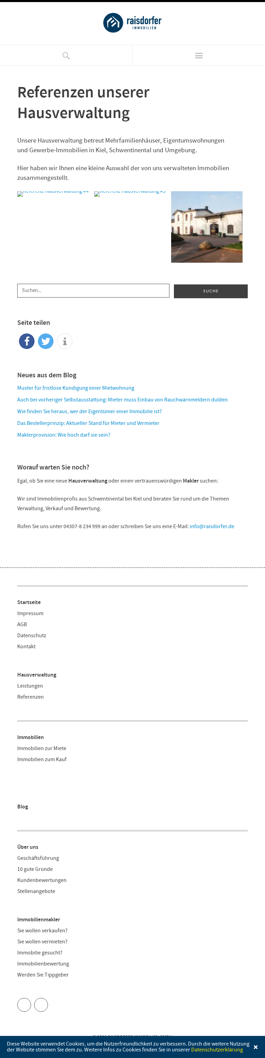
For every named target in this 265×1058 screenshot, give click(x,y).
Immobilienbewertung (43, 964)
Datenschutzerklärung (217, 1050)
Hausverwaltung (36, 675)
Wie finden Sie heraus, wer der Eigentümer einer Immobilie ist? (89, 412)
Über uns (27, 847)
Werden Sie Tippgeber (43, 975)
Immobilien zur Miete (41, 748)
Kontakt (26, 647)
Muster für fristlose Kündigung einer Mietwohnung (75, 388)
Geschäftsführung (38, 858)
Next (252, 232)
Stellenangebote (36, 891)
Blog (22, 807)
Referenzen (30, 697)
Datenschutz (31, 636)
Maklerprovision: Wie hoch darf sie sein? (63, 435)
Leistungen (30, 686)
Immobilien (30, 737)
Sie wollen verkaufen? (42, 931)
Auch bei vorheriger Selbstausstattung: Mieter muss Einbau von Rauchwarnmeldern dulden (122, 400)
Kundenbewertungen (42, 880)
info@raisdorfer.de (212, 527)
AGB (22, 625)
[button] (27, 341)
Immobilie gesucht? (39, 953)
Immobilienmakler (38, 920)
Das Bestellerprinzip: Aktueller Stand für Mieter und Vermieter (88, 423)
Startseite (29, 602)
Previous (12, 232)
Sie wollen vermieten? (42, 942)
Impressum (30, 614)
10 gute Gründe (35, 869)
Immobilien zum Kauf (42, 760)
